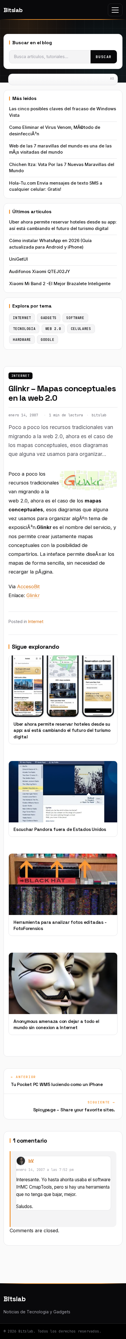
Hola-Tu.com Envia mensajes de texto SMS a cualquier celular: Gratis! (55, 186)
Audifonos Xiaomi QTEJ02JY (39, 271)
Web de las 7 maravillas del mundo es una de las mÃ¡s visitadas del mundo (60, 149)
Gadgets (49, 318)
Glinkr (33, 595)
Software (75, 318)
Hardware (22, 339)
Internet (20, 376)
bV (31, 1160)
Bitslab (13, 10)
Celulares (81, 328)
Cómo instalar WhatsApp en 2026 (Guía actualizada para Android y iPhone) (50, 243)
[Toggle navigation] (115, 10)
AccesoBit (28, 586)
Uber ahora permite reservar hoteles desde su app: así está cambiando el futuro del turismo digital (63, 225)
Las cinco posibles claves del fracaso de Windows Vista (62, 112)
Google (47, 339)
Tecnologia (24, 328)
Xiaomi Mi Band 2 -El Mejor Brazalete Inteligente (59, 283)
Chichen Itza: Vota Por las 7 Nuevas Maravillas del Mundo (61, 167)
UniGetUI (18, 259)
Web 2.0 (53, 328)
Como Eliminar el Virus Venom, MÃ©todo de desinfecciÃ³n (54, 130)
